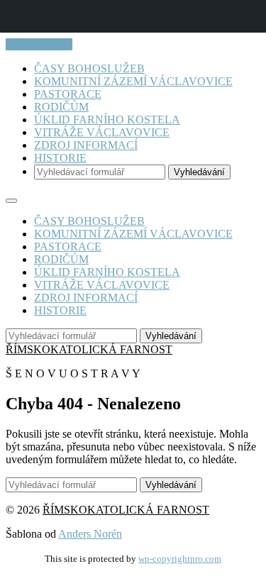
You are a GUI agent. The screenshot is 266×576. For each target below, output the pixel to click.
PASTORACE (67, 94)
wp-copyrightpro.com (179, 558)
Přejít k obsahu (39, 44)
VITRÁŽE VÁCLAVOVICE (102, 132)
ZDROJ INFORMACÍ (86, 145)
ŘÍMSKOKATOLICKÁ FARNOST (89, 349)
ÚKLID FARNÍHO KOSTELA (107, 119)
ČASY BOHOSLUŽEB (89, 68)
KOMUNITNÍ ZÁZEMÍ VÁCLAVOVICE (133, 81)
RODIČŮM (61, 107)
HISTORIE (60, 158)
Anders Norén (90, 534)
